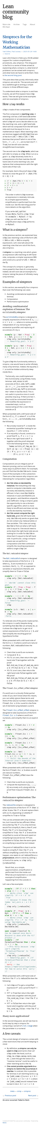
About (32, 24)
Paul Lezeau (16, 51)
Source (7, 54)
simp (19, 1091)
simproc (27, 1091)
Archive (16, 24)
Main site (6, 24)
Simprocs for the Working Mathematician (17, 42)
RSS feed (6, 27)
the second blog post (13, 75)
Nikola (4, 1122)
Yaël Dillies (7, 51)
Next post (32, 1095)
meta (12, 1091)
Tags (25, 24)
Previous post (10, 1095)
